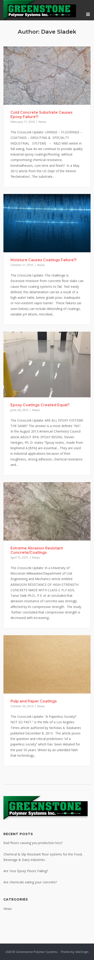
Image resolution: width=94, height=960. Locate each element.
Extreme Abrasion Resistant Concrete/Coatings (36, 550)
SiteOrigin (82, 952)
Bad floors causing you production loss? (33, 843)
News (42, 122)
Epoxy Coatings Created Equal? (40, 405)
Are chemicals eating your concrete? (30, 882)
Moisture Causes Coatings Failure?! (43, 260)
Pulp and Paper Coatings (33, 701)
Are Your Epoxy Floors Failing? (25, 871)
